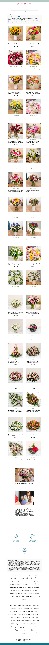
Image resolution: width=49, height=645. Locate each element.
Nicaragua (25, 621)
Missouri (33, 587)
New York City (18, 590)
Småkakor (24, 641)
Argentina (30, 605)
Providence (11, 593)
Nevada (28, 589)
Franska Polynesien (33, 612)
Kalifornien (23, 584)
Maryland (39, 586)
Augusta (37, 575)
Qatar (21, 624)
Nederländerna (17, 621)
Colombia (24, 578)
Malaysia (36, 618)
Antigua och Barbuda (24, 605)
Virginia (22, 597)
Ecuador (20, 611)
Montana (37, 587)
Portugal (12, 624)
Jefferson (15, 584)
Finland (15, 612)
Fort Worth (38, 580)
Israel (11, 615)
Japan (21, 615)
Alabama (11, 575)
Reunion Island (25, 624)
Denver (23, 580)
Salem (38, 593)
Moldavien (34, 620)
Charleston (38, 577)
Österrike (20, 623)
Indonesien (36, 614)
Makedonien (31, 618)
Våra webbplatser (18, 640)
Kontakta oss (19, 0)
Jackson (37, 583)
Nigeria (29, 621)
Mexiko (30, 620)
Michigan (20, 587)
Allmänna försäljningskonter (27, 639)
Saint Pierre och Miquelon (33, 626)
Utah (15, 597)
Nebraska (24, 589)
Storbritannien (25, 629)
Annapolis (22, 575)
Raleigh (16, 593)
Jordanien (24, 615)
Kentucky (31, 584)
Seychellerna (33, 627)
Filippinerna (11, 612)
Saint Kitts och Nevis (15, 626)
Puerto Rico (17, 624)
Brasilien (31, 608)
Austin (10, 577)
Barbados (11, 608)
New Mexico (13, 590)
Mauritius (22, 620)
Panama (28, 623)
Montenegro (12, 621)
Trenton (12, 597)
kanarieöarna (37, 615)
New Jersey (38, 589)
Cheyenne (16, 578)
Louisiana (23, 586)
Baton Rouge (14, 577)
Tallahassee (27, 596)
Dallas (15, 580)
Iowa (34, 583)
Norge (32, 621)
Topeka (39, 596)
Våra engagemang (18, 639)
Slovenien (12, 629)
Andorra (15, 605)
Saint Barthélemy (35, 624)
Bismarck (19, 577)
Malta (39, 618)
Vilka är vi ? (17, 638)
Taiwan (15, 630)
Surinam (29, 629)
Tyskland (11, 632)
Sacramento (30, 593)
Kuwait (29, 617)
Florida (34, 580)
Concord (37, 578)
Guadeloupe (19, 614)
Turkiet (33, 630)
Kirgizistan (18, 617)
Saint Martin (26, 626)
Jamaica (17, 615)
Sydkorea (11, 630)
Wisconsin (36, 597)
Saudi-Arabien (23, 627)
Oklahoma (36, 590)
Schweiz (28, 627)
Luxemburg (19, 618)
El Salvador (28, 611)
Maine (20, 14)
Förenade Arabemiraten (21, 612)
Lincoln (10, 586)
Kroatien (23, 617)
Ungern (18, 632)
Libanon (37, 617)
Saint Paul (34, 593)
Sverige (33, 629)
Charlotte (12, 578)
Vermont (18, 597)
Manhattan (34, 586)
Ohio (33, 590)
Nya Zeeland (12, 623)
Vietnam (38, 632)
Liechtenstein (11, 618)
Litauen (15, 618)
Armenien (34, 605)
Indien (32, 614)
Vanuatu (30, 632)
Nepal (21, 621)
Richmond (25, 593)
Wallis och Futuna (24, 633)
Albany (18, 575)
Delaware (19, 580)
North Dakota (29, 590)
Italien (14, 615)
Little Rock (14, 586)
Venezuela (34, 632)
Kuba (26, 617)
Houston (16, 583)
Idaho (19, 583)
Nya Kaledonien (37, 621)
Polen (38, 623)
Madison (27, 586)
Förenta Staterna (16, 14)
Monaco (38, 620)
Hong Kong (28, 614)
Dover (31, 580)
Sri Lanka (20, 629)
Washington (27, 597)
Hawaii (32, 581)
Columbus (32, 578)
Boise (22, 577)
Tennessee (31, 596)
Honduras (23, 614)
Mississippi (29, 587)
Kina (15, 617)
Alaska (15, 575)
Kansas (27, 584)
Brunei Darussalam (36, 608)
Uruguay (22, 632)
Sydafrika (37, 629)
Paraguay (31, 623)
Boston (26, 577)
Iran (39, 614)
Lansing (35, 584)
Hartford (28, 581)
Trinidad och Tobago (24, 630)
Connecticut (11, 580)
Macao (24, 618)
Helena (35, 581)
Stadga (24, 640)
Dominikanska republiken (13, 611)
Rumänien (30, 624)
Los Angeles (19, 586)
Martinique (18, 620)
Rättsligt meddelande (26, 638)
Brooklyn (29, 577)
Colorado (28, 578)
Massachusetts (12, 587)
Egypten (24, 611)
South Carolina (12, 596)
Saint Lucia (21, 626)
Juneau (19, 584)
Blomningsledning (10, 14)
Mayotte (26, 620)
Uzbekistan (26, 632)
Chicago (20, 578)
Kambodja (28, 615)
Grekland (14, 614)
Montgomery (11, 589)
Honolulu (12, 583)
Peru (35, 623)
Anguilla (19, 605)
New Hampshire (33, 589)
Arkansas (30, 575)
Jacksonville (11, 584)
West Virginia (32, 597)
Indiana (26, 583)
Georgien (19, 581)
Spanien (16, 629)
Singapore (37, 627)
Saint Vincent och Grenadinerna (15, 627)
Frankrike (27, 612)
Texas (35, 596)
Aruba (38, 605)
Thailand (18, 630)
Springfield (22, 596)
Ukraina (14, 632)
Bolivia (19, 608)
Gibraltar (10, 614)
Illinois (23, 583)
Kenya (12, 617)
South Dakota (17, 596)
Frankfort (11, 581)
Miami (17, 587)
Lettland (33, 617)
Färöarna (36, 611)
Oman (16, 623)
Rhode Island (20, 593)
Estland (32, 611)
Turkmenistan (38, 630)
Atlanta (34, 575)
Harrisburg (23, 581)
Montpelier (16, 589)
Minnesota (25, 587)
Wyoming (24, 599)
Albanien (11, 605)
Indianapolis (30, 583)
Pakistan (24, 623)
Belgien (15, 608)
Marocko (14, 620)
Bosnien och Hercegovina (25, 608)
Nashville (20, 589)
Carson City (34, 577)
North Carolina (24, 590)
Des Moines (27, 580)
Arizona (26, 575)
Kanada (33, 615)
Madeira (27, 618)
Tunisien (29, 630)
